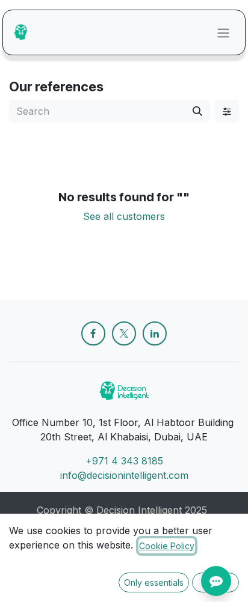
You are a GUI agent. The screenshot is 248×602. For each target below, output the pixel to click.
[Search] (197, 111)
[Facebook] (93, 333)
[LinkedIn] (155, 333)
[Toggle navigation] (223, 32)
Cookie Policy (166, 546)
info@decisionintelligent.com (124, 475)
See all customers (124, 216)
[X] (124, 333)
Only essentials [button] (154, 582)
